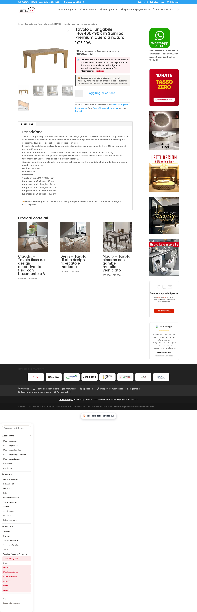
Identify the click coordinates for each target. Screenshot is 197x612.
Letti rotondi (8, 488)
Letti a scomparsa (10, 520)
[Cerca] (29, 427)
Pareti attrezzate (10, 576)
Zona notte (16, 474)
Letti (5, 493)
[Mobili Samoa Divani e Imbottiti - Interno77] (143, 377)
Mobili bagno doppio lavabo (14, 454)
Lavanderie (7, 463)
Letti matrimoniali (10, 479)
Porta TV (6, 581)
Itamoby (79, 111)
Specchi (6, 590)
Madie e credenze (10, 572)
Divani (5, 563)
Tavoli (5, 549)
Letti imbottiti (8, 484)
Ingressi (6, 536)
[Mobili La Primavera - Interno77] (72, 377)
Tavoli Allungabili (119, 104)
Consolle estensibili (10, 545)
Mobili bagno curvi (10, 441)
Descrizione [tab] (27, 124)
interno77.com (146, 406)
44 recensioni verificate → (164, 356)
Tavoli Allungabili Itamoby (105, 108)
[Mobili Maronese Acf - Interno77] (107, 377)
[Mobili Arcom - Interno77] (89, 377)
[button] (68, 31)
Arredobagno (16, 436)
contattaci (98, 71)
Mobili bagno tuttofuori (12, 450)
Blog (4, 598)
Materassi (7, 515)
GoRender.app (66, 399)
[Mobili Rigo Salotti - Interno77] (125, 377)
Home (20, 24)
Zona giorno (30, 24)
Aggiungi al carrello (102, 93)
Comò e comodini (10, 511)
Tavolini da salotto (10, 540)
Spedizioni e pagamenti (12, 603)
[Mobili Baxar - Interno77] (161, 377)
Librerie (6, 567)
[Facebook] (84, 2)
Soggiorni (7, 531)
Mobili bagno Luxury (11, 459)
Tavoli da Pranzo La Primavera (15, 554)
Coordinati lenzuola (11, 497)
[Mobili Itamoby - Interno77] (36, 377)
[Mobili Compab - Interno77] (54, 377)
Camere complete (10, 502)
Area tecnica (8, 468)
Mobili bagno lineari (11, 445)
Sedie (5, 585)
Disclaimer (118, 406)
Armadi (6, 506)
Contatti (6, 607)
